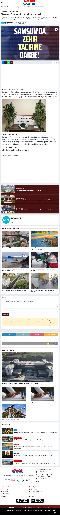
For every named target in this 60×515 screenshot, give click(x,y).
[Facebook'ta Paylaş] (3, 62)
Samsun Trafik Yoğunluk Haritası (46, 474)
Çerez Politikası (35, 489)
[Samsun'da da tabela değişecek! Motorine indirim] (44, 260)
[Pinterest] (12, 480)
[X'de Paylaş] (5, 62)
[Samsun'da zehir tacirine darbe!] (30, 43)
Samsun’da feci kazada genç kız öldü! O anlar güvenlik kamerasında (32, 447)
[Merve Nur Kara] (6, 219)
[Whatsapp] (29, 480)
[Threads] (26, 480)
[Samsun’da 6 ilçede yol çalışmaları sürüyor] (15, 238)
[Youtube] (20, 480)
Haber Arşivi (41, 481)
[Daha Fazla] (11, 62)
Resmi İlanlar (39, 7)
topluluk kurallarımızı (17, 320)
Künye (4, 496)
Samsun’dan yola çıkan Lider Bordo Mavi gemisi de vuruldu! (34, 463)
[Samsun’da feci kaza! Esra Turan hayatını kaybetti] (44, 281)
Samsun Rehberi (28, 7)
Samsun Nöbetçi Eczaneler (45, 469)
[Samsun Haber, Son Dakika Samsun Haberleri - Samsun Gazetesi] (29, 2)
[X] (9, 480)
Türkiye (16, 453)
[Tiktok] (23, 480)
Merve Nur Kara (16, 218)
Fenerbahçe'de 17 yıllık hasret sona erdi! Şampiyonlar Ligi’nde (35, 432)
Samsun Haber (6, 7)
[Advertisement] (30, 76)
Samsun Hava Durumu (43, 471)
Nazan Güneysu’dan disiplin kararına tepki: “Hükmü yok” (33, 455)
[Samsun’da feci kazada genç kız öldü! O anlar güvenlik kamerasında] (44, 238)
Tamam (54, 512)
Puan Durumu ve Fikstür (44, 476)
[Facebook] (6, 480)
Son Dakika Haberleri (43, 480)
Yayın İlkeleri (6, 493)
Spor (15, 429)
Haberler (4, 11)
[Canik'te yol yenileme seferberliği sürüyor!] (15, 281)
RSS (12, 507)
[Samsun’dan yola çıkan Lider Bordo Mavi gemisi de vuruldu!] (15, 260)
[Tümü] (57, 424)
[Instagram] (14, 480)
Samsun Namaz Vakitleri (44, 473)
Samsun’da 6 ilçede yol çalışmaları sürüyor (14, 247)
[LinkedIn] (17, 480)
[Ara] (57, 2)
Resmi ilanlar (34, 488)
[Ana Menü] (1, 2)
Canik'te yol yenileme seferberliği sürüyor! (14, 290)
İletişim (32, 496)
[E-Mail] (12, 222)
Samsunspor (17, 7)
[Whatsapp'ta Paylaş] (8, 62)
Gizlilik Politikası (7, 491)
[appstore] (23, 500)
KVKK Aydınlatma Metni (37, 491)
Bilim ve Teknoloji (7, 489)
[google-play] (37, 500)
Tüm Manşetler (42, 478)
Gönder (5, 314)
